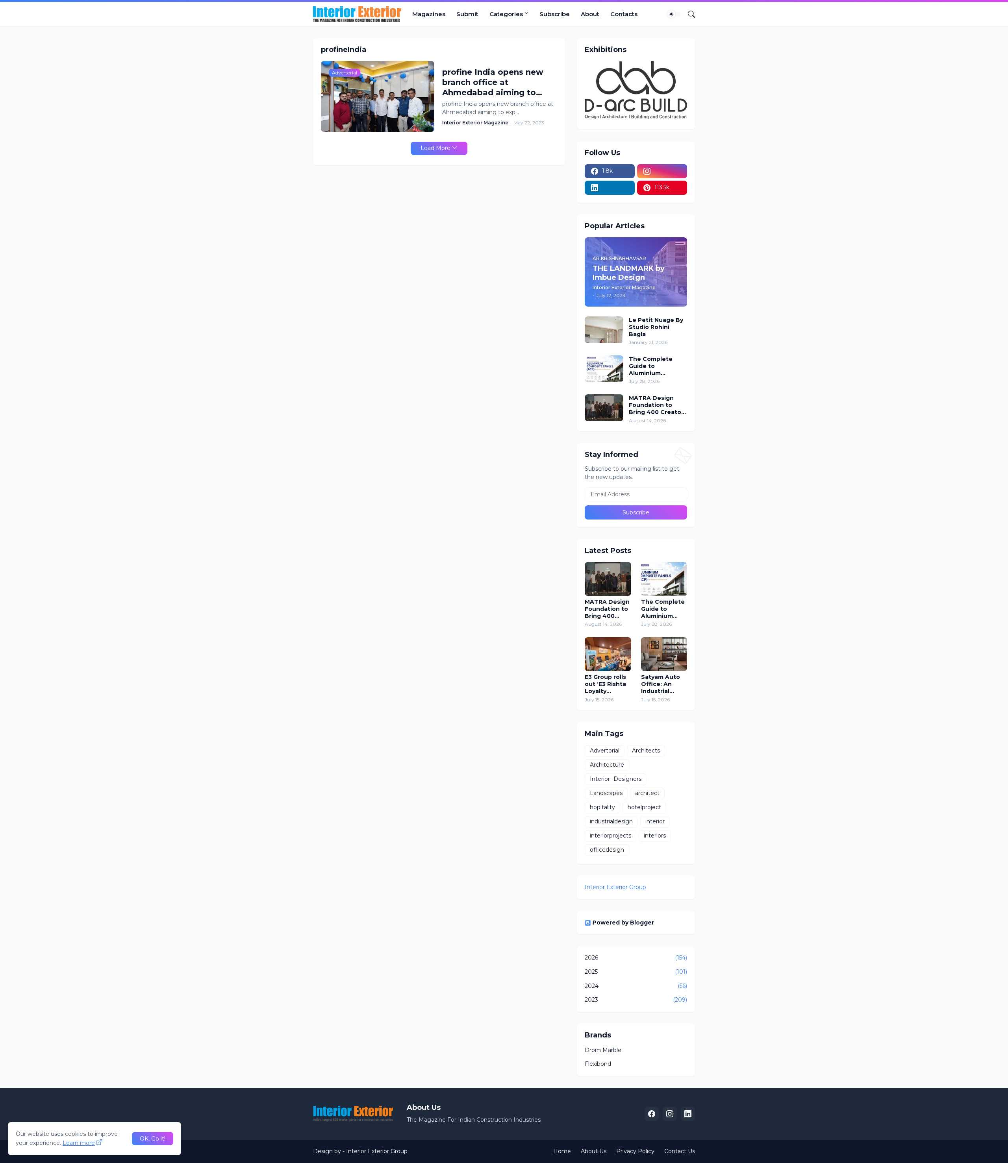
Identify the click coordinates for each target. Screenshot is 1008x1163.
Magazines (428, 14)
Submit (467, 14)
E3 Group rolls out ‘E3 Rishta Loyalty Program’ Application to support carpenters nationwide (606, 684)
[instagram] (662, 171)
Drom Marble (603, 1050)
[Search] (688, 14)
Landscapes (606, 793)
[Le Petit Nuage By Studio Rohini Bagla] (604, 329)
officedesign (607, 849)
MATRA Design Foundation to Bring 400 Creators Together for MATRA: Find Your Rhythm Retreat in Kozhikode (658, 405)
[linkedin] (610, 188)
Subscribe (554, 14)
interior (655, 821)
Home (562, 1151)
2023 (636, 999)
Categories (506, 14)
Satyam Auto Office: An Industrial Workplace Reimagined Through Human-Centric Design (664, 684)
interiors (655, 835)
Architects (646, 750)
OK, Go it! (152, 1138)
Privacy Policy (635, 1151)
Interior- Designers (615, 778)
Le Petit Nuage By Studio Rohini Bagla (656, 327)
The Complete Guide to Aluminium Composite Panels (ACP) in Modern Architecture (656, 366)
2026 (636, 957)
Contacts (623, 14)
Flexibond (598, 1063)
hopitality (602, 807)
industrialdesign (611, 821)
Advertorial (604, 750)
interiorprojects (610, 835)
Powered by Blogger (623, 922)
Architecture (607, 764)
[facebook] (652, 1114)
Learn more (79, 1142)
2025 (636, 971)
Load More (435, 148)
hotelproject (644, 807)
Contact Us (679, 1151)
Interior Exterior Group (615, 887)
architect (647, 793)
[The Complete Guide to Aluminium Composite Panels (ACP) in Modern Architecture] (604, 368)
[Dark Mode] (674, 14)
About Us (593, 1151)
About (590, 14)
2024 (636, 985)
